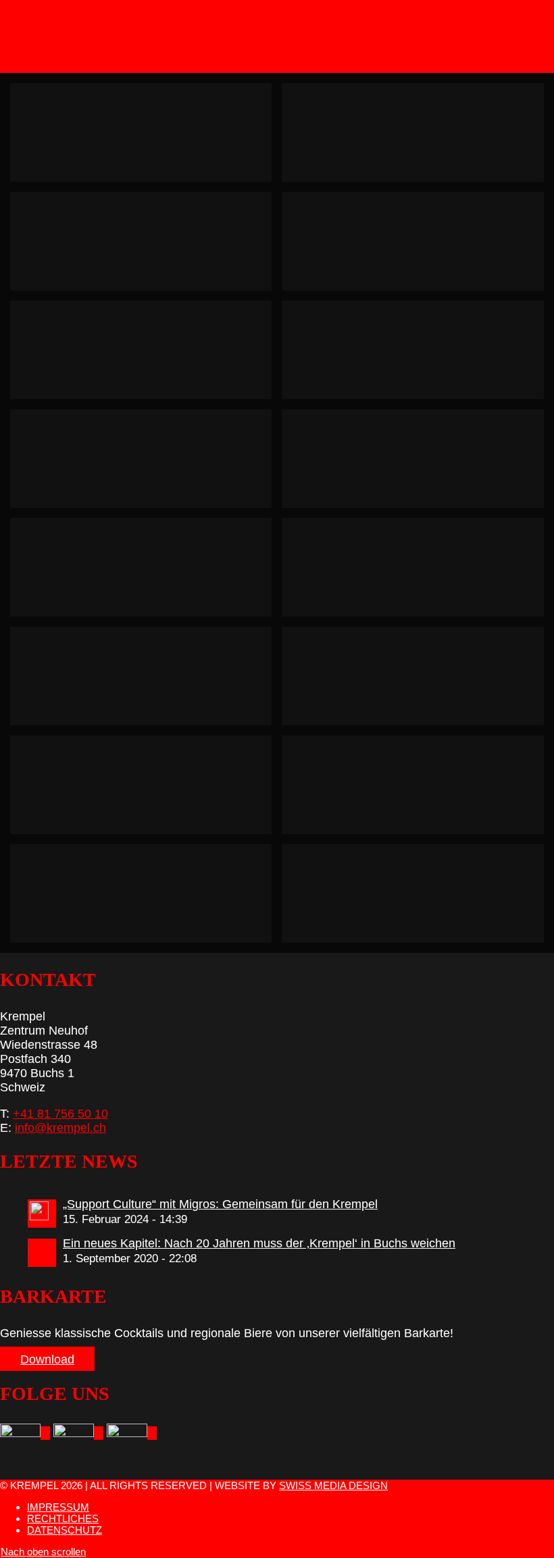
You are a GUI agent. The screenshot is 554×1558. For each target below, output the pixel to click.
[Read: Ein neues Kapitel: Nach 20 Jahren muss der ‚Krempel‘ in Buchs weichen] (42, 1253)
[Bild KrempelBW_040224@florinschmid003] (417, 246)
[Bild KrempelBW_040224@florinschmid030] (417, 572)
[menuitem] (290, 1507)
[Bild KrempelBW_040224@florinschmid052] (146, 137)
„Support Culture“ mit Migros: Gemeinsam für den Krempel (220, 1204)
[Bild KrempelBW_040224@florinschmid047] (417, 681)
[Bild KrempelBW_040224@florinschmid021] (146, 463)
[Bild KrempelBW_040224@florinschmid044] (146, 572)
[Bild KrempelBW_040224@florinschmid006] (146, 246)
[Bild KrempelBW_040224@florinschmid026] (417, 898)
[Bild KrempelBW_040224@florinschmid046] (417, 137)
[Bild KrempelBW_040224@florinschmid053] (146, 355)
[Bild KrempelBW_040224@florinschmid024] (146, 681)
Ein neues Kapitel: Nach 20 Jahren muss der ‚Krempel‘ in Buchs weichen (259, 1243)
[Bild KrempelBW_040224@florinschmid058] (417, 463)
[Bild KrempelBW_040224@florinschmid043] (417, 789)
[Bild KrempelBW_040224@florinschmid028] (146, 898)
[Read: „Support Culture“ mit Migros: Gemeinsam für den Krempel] (42, 1213)
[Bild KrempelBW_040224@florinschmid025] (146, 789)
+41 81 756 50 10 (60, 1113)
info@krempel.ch (60, 1128)
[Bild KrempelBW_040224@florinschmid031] (417, 355)
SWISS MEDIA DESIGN (333, 1485)
